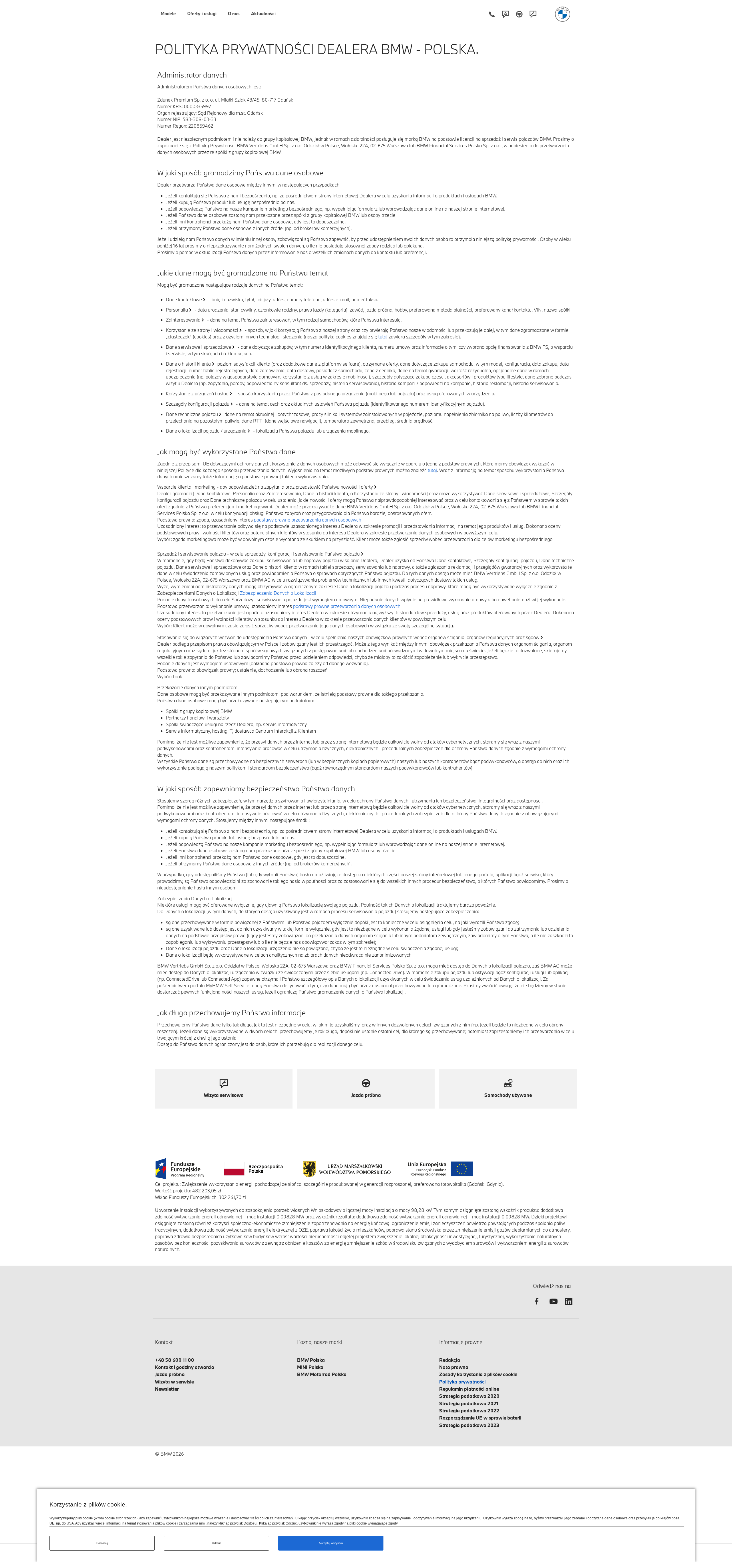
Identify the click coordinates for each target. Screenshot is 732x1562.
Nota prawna (453, 1367)
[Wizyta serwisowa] (533, 14)
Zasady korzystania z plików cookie (478, 1374)
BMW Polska (311, 1360)
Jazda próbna (170, 1374)
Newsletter (167, 1389)
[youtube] (553, 1306)
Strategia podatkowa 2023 (469, 1425)
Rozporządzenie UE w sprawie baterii (480, 1418)
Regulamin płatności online (469, 1389)
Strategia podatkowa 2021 (468, 1403)
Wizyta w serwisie (174, 1382)
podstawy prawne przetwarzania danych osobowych (307, 520)
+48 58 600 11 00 (174, 1360)
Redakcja (449, 1360)
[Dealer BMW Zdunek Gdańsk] (562, 14)
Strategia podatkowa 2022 (469, 1411)
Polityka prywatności (462, 1382)
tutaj (382, 337)
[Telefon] (492, 14)
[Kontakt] (505, 14)
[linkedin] (569, 1306)
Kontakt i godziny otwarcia (184, 1367)
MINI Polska (310, 1367)
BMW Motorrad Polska (322, 1374)
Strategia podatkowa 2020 (469, 1396)
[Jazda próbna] (519, 14)
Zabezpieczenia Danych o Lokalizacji (278, 593)
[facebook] (537, 1306)
